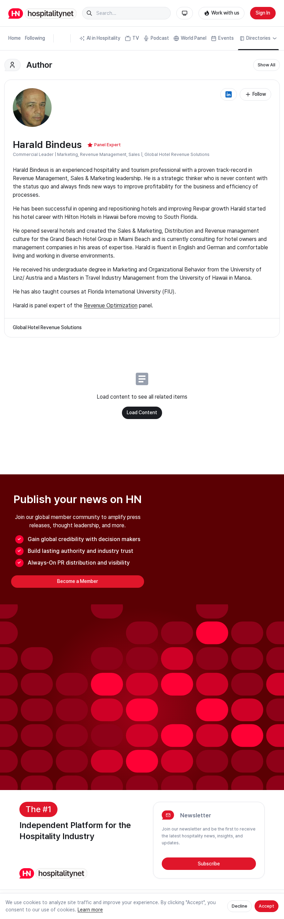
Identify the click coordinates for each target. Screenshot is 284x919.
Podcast (160, 38)
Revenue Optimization (110, 305)
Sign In (263, 13)
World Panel (193, 38)
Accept (266, 906)
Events (226, 38)
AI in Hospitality (104, 38)
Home (14, 38)
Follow (259, 94)
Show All (266, 64)
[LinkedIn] (228, 94)
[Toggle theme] (184, 13)
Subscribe (209, 863)
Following (35, 38)
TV (135, 38)
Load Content (142, 412)
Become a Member (77, 581)
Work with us (225, 13)
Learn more (90, 909)
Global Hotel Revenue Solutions (177, 154)
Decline (239, 906)
